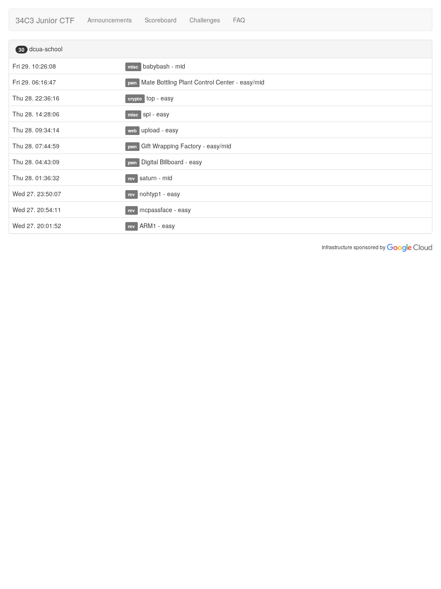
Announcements (109, 20)
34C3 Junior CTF (45, 19)
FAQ (239, 20)
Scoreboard (161, 20)
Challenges (204, 20)
